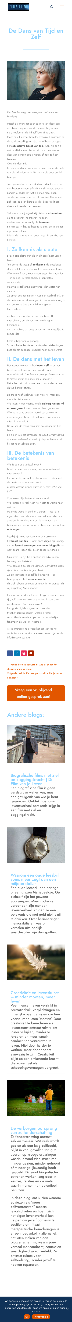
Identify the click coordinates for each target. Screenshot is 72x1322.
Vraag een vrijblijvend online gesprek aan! (33, 693)
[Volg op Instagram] (24, 653)
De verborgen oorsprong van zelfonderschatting (34, 1130)
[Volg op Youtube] (31, 653)
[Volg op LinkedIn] (17, 653)
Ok (26, 1316)
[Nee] (67, 1309)
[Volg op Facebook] (10, 653)
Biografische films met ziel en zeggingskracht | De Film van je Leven (35, 779)
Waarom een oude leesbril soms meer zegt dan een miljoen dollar (35, 879)
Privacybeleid (41, 1316)
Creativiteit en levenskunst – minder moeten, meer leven (35, 997)
